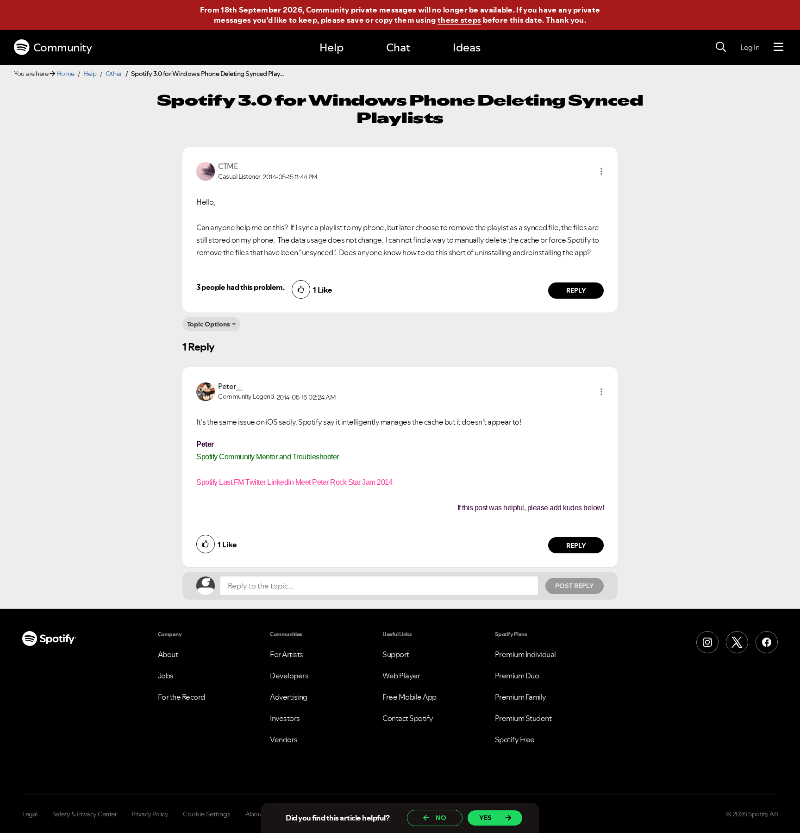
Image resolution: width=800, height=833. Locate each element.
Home (66, 73)
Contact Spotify (407, 718)
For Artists (286, 654)
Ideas (467, 47)
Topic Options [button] (208, 324)
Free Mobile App (409, 697)
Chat (398, 47)
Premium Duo (517, 675)
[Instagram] (707, 642)
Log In (749, 47)
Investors (285, 718)
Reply (576, 290)
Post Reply (574, 585)
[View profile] (205, 170)
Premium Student (523, 718)
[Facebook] (767, 642)
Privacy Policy (149, 814)
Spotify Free (515, 739)
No (441, 817)
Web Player (401, 675)
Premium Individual (525, 654)
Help (331, 47)
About (168, 654)
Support (395, 654)
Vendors (284, 739)
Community (62, 47)
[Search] (721, 47)
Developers (289, 675)
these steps (459, 20)
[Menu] (778, 47)
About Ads (260, 814)
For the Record (181, 697)
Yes (485, 817)
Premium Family (520, 697)
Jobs (166, 675)
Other (114, 73)
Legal (30, 814)
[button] (601, 171)
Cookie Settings (207, 814)
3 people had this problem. (240, 287)
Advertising (288, 697)
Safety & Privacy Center (84, 814)
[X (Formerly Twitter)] (737, 642)
